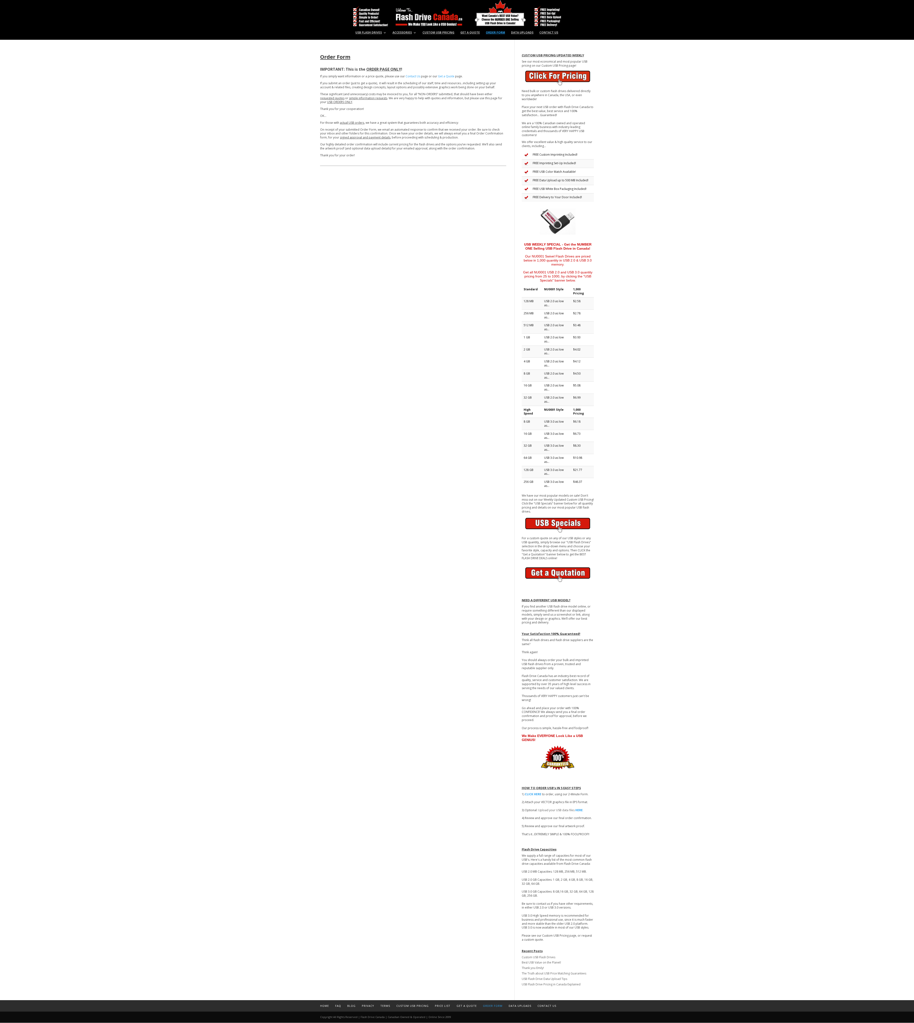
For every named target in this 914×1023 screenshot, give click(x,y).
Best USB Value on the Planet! (541, 962)
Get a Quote (470, 33)
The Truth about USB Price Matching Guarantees (554, 973)
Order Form (495, 33)
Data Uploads (522, 33)
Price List (442, 1006)
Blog (351, 1006)
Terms (385, 1006)
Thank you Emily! (533, 968)
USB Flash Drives (368, 33)
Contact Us (548, 33)
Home (324, 1006)
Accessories (402, 33)
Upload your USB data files (560, 810)
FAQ (338, 1006)
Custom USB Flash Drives (538, 957)
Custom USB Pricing (438, 33)
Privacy (368, 1006)
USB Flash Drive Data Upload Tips (544, 979)
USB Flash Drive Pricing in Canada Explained (551, 984)
